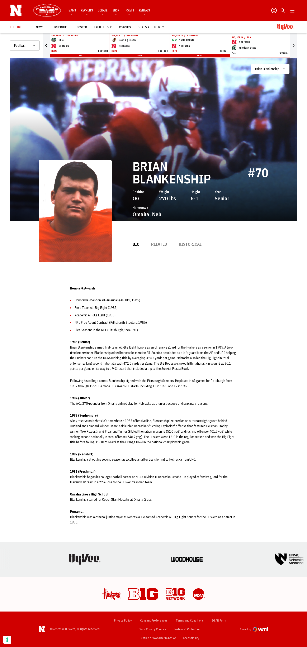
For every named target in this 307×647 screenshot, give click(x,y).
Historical (190, 244)
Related (159, 244)
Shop (116, 10)
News (39, 27)
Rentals (144, 10)
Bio (136, 244)
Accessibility (191, 638)
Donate (103, 10)
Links (79, 55)
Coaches (125, 27)
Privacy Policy (123, 620)
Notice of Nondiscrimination (158, 638)
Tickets (129, 10)
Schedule (60, 27)
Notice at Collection (187, 629)
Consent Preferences (153, 620)
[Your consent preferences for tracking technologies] (7, 640)
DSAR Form (219, 620)
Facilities (101, 27)
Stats (142, 27)
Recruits (87, 10)
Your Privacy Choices (153, 629)
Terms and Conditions (190, 620)
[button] (46, 45)
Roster (82, 27)
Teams (71, 10)
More (157, 27)
